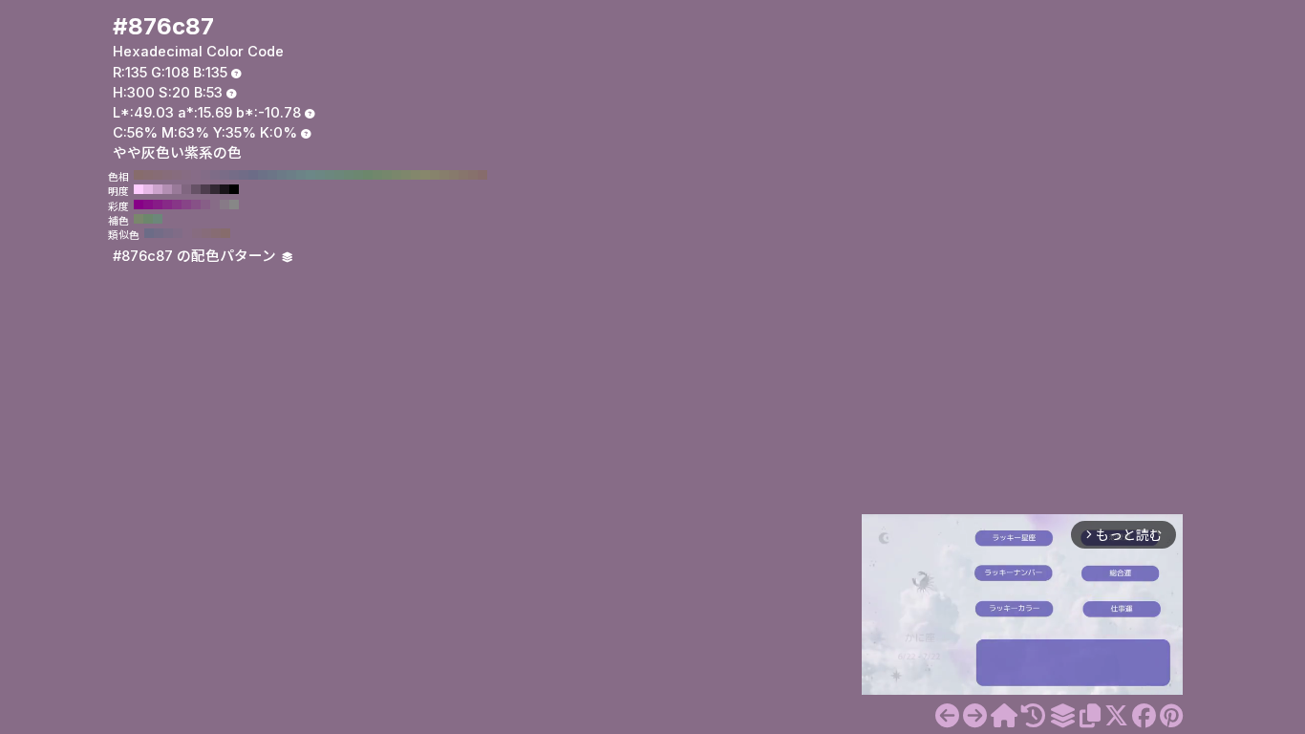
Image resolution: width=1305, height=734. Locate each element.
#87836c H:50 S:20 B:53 (434, 175)
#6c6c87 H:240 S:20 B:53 (253, 175)
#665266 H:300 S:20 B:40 (196, 189)
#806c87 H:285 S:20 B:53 (177, 233)
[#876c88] (975, 716)
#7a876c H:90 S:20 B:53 (396, 175)
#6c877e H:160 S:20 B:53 (329, 175)
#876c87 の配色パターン (196, 256)
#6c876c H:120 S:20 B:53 (368, 175)
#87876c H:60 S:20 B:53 (425, 175)
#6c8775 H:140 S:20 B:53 (348, 175)
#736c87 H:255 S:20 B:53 (158, 233)
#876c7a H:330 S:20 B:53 (167, 175)
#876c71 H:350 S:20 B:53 (148, 175)
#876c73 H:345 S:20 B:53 (216, 233)
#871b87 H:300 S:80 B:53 (157, 204)
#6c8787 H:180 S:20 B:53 (310, 175)
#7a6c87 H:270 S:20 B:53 (224, 175)
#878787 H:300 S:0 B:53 (234, 204)
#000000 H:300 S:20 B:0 (234, 189)
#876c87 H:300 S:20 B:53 (196, 175)
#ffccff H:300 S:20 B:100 (138, 189)
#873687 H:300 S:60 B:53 (177, 204)
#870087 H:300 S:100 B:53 (138, 204)
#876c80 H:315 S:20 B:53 (197, 233)
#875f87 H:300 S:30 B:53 (205, 204)
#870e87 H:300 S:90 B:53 (148, 204)
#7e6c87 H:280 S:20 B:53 (215, 175)
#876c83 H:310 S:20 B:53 (186, 175)
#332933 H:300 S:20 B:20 (215, 189)
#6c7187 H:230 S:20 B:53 (262, 175)
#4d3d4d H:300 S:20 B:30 (205, 189)
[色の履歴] (1033, 716)
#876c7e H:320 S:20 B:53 (177, 175)
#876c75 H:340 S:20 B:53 (157, 175)
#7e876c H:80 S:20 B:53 (406, 175)
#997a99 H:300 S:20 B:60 (177, 189)
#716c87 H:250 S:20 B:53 (243, 175)
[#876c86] (947, 716)
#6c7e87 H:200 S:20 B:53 (291, 175)
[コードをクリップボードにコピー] (1090, 716)
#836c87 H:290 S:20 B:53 (205, 175)
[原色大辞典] (1004, 716)
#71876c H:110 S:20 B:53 (377, 175)
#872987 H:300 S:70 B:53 (167, 204)
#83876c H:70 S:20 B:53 (415, 175)
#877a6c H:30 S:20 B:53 (454, 175)
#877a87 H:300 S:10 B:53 (224, 204)
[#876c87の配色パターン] (1062, 716)
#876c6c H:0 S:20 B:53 (482, 175)
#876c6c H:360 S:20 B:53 (138, 175)
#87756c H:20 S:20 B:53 (463, 175)
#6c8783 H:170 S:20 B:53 (320, 175)
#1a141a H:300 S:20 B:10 (224, 189)
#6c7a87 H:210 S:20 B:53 (282, 175)
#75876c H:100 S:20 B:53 (387, 175)
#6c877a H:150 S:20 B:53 (339, 175)
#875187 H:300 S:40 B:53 (196, 204)
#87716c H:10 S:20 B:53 (473, 175)
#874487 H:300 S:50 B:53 (186, 204)
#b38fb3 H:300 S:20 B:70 (167, 189)
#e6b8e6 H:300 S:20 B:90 (148, 189)
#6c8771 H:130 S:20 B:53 (358, 175)
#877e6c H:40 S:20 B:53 (444, 175)
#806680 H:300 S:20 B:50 (186, 189)
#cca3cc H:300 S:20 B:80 (157, 189)
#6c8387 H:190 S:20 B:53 (301, 175)
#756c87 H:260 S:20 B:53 (234, 175)
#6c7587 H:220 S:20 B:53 (272, 175)
